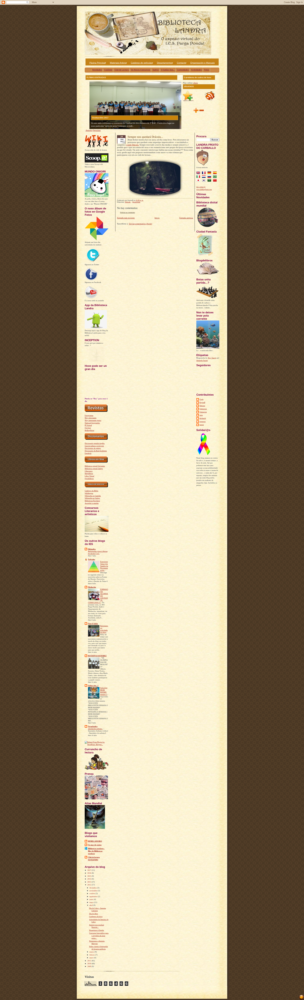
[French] (204, 173)
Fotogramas (89, 415)
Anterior (89, 130)
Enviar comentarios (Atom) (140, 224)
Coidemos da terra (95, 916)
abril (91, 905)
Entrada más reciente (126, 218)
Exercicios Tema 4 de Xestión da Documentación (104, 566)
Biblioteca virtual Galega (94, 468)
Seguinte (97, 130)
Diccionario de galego (93, 448)
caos (201, 415)
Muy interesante (90, 418)
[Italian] (198, 177)
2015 (89, 876)
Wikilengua (89, 493)
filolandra (92, 549)
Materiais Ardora (118, 62)
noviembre (93, 891)
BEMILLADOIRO (95, 841)
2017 (89, 870)
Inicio (157, 218)
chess (195, 83)
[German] (209, 173)
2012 (89, 885)
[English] (198, 173)
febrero (92, 955)
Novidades (97, 70)
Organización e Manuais (202, 62)
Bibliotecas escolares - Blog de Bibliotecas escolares (96, 851)
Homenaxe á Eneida (96, 930)
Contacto (181, 62)
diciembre (93, 888)
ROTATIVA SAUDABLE (97, 656)
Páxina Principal (97, 62)
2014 (89, 879)
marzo (92, 952)
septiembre (93, 896)
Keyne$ (202, 402)
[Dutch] (204, 177)
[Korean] (204, 181)
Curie (201, 399)
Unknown (203, 409)
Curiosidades (183, 70)
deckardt (203, 418)
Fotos (206, 70)
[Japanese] (198, 181)
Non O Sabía (93, 624)
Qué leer (88, 428)
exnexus (203, 421)
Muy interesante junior (93, 420)
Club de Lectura (121, 70)
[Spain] (215, 173)
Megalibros (89, 473)
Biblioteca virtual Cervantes (95, 466)
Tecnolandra (93, 726)
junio (91, 899)
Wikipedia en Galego (92, 498)
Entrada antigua (186, 218)
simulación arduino (95, 729)
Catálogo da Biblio (91, 491)
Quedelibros (89, 478)
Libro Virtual (89, 476)
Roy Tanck (212, 358)
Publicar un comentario (127, 212)
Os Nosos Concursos (140, 70)
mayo (91, 902)
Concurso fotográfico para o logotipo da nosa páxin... (98, 935)
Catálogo (108, 70)
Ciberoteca (88, 471)
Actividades (196, 70)
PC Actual (88, 425)
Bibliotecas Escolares (92, 501)
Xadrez (155, 70)
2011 (89, 961)
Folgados (91, 559)
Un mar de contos (94, 845)
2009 (89, 966)
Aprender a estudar (92, 503)
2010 (89, 963)
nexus (202, 425)
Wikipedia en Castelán (93, 496)
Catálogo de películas (141, 62)
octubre (92, 893)
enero (91, 958)
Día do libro (93, 914)
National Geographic (92, 423)
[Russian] (209, 177)
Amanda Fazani (202, 360)
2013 (89, 882)
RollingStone (89, 430)
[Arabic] (209, 181)
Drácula (127, 202)
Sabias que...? (93, 685)
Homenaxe (136, 202)
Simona (202, 406)
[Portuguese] (215, 177)
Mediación (92, 587)
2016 (89, 873)
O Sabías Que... (168, 70)
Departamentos (164, 62)
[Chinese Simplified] (215, 181)
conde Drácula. (132, 145)
